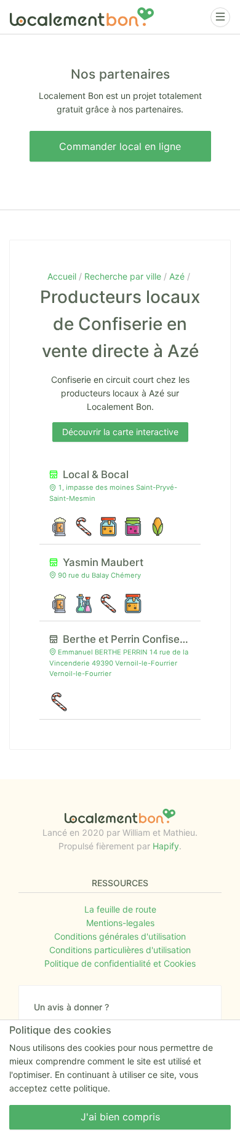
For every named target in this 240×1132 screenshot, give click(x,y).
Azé (178, 276)
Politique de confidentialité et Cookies (120, 963)
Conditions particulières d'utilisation (120, 950)
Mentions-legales (120, 923)
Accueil (63, 276)
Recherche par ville (124, 276)
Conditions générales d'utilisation (120, 936)
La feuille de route (120, 909)
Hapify (166, 846)
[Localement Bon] (82, 17)
